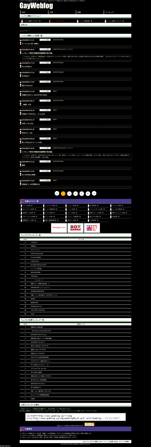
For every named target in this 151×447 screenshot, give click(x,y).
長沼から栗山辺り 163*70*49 (39, 346)
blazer (33, 314)
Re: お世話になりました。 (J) (39, 365)
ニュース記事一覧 (72, 212)
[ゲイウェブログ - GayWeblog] (36, 8)
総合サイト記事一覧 (72, 220)
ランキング (109, 12)
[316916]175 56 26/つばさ (39, 334)
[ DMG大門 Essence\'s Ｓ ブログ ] (63, 49)
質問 (23, 165)
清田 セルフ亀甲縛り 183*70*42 (41, 391)
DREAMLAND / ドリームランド (40, 287)
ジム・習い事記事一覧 (118, 209)
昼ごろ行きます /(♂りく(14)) (32, 142)
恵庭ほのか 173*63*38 (37, 353)
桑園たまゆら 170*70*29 (38, 349)
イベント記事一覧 (50, 216)
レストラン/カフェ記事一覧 (97, 209)
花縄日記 (33, 246)
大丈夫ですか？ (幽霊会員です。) (41, 361)
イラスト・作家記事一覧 (74, 216)
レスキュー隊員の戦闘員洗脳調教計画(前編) (37, 152)
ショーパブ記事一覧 (72, 205)
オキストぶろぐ (35, 250)
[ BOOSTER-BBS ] (58, 40)
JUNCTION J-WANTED (38, 310)
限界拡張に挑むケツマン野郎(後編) (41, 338)
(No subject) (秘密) (36, 372)
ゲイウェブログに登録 (91, 441)
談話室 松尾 (34, 302)
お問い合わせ (114, 441)
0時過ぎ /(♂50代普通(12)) (31, 184)
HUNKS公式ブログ (36, 306)
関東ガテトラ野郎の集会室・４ (40, 284)
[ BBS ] (55, 91)
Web (23, 12)
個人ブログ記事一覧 (95, 216)
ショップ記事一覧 (72, 209)
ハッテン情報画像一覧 (85, 21)
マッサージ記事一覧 (117, 205)
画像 (79, 12)
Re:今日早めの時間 (28, 175)
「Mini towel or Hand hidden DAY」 (41, 331)
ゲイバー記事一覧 (27, 205)
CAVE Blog (34, 276)
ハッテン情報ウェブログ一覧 (32, 21)
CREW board (35, 261)
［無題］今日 (26, 104)
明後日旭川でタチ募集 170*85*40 (41, 376)
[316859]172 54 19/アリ (38, 342)
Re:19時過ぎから (36, 387)
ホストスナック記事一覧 (29, 209)
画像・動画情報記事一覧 (51, 220)
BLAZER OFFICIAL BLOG (38, 265)
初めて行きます (27, 85)
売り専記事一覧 (94, 205)
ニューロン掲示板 (36, 268)
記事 (51, 12)
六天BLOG (34, 242)
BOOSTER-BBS (35, 272)
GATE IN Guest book (37, 253)
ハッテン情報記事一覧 (57, 21)
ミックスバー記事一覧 (51, 205)
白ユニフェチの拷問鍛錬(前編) (40, 395)
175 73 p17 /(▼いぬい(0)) (38, 368)
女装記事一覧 (115, 216)
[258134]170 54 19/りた (38, 383)
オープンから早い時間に (30, 44)
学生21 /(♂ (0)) (27, 133)
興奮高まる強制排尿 (37, 327)
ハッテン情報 (45, 39)
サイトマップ (104, 441)
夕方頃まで (26, 76)
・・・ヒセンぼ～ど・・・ (39, 280)
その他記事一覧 (94, 220)
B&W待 (33, 299)
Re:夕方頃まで (27, 66)
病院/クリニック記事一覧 (97, 212)
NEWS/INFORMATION (37, 291)
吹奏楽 (33, 398)
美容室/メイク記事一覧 (29, 212)
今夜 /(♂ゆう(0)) (27, 123)
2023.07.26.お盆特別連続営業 (40, 357)
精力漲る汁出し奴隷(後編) (38, 380)
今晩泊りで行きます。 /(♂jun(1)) (33, 114)
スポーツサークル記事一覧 (30, 216)
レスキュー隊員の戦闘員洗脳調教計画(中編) (37, 53)
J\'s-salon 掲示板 (36, 257)
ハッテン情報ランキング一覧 (115, 21)
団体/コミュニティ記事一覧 (119, 212)
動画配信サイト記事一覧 (29, 220)
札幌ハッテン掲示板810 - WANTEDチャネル (44, 295)
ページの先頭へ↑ (125, 441)
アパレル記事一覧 (50, 212)
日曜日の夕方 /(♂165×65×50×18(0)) (34, 95)
